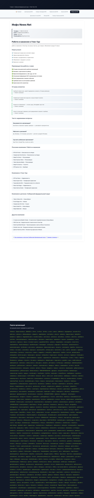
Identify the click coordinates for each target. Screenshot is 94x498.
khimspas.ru (41, 467)
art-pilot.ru (19, 469)
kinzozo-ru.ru (79, 347)
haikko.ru (57, 365)
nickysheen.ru (22, 435)
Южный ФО (46, 15)
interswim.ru (34, 485)
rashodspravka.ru (28, 493)
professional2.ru (73, 467)
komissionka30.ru (72, 425)
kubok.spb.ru (54, 373)
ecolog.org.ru (50, 344)
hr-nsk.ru (32, 482)
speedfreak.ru (69, 487)
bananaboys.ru (70, 430)
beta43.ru (19, 433)
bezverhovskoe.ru (32, 394)
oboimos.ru (49, 409)
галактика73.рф (14, 381)
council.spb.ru (35, 388)
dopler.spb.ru (47, 391)
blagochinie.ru (19, 477)
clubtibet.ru (48, 383)
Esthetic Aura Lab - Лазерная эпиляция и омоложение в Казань (29, 227)
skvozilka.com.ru (30, 464)
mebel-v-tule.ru (20, 399)
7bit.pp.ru (43, 368)
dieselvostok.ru (56, 357)
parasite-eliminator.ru (63, 414)
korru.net (69, 352)
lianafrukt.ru (13, 433)
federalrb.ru (63, 477)
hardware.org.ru (73, 370)
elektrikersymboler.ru (77, 362)
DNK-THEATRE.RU (52, 420)
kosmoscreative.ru (38, 378)
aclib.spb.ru (64, 425)
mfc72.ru (21, 493)
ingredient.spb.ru (27, 469)
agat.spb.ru (54, 370)
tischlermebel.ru (68, 448)
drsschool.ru (40, 394)
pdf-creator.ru (52, 362)
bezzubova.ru (41, 383)
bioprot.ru (37, 428)
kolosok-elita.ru (13, 352)
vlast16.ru (63, 352)
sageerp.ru (32, 407)
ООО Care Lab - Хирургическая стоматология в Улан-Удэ (27, 222)
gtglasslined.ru (13, 409)
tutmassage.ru (42, 344)
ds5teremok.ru (57, 425)
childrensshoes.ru (35, 422)
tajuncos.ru (20, 342)
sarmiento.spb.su (76, 352)
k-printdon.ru (27, 477)
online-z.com (50, 375)
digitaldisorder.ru (42, 495)
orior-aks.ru (54, 383)
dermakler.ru (23, 467)
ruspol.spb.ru (79, 412)
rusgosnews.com (47, 357)
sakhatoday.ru (67, 362)
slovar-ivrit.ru (75, 342)
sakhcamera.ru (39, 347)
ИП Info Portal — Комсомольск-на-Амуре (23, 152)
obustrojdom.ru (48, 401)
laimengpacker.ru (14, 407)
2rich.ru (34, 331)
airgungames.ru (68, 331)
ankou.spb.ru (39, 362)
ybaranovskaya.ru (63, 401)
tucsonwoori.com (26, 433)
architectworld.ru (52, 493)
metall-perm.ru (59, 391)
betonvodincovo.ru (75, 472)
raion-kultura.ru (42, 477)
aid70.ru (53, 391)
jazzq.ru (21, 438)
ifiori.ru (33, 412)
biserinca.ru (67, 396)
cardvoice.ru (54, 336)
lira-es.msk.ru (73, 482)
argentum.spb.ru (45, 469)
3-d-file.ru (39, 331)
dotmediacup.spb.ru (15, 441)
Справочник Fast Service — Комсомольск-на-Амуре (26, 155)
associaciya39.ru (41, 349)
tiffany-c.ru (63, 378)
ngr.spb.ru (39, 357)
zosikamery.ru (13, 375)
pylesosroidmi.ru (70, 456)
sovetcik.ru (55, 401)
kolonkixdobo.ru (61, 487)
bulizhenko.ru (58, 422)
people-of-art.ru (33, 383)
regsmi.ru (81, 357)
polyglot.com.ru (51, 386)
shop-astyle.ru (48, 441)
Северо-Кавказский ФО (58, 15)
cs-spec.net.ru (35, 420)
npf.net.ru (38, 368)
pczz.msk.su (58, 435)
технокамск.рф (54, 443)
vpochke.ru (60, 493)
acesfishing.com (14, 495)
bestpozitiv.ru (76, 474)
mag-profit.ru (81, 425)
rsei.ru (60, 451)
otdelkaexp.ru (67, 375)
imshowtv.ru (13, 399)
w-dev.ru (71, 357)
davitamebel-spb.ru (29, 381)
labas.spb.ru (69, 474)
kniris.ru (47, 438)
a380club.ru (61, 331)
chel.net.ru (60, 355)
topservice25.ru (72, 407)
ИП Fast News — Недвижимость (21, 178)
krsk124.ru (47, 373)
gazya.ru (71, 495)
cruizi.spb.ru (32, 438)
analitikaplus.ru (70, 373)
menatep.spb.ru (72, 461)
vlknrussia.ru (41, 339)
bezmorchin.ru (58, 349)
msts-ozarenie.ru (23, 391)
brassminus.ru (53, 404)
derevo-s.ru (55, 441)
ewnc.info (77, 365)
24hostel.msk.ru (64, 357)
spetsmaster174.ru (55, 412)
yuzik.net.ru (81, 490)
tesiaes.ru (56, 368)
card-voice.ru (46, 336)
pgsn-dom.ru (80, 477)
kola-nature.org (36, 446)
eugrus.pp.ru (33, 349)
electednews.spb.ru (14, 461)
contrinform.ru (62, 441)
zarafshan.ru (81, 336)
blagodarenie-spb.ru (28, 336)
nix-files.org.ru (59, 362)
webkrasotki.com (14, 362)
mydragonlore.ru (53, 480)
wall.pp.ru (63, 456)
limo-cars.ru (65, 495)
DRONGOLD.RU (45, 417)
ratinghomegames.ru (63, 407)
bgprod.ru (35, 493)
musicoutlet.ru (53, 446)
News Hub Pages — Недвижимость (22, 185)
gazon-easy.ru (66, 388)
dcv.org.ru (47, 412)
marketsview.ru (73, 490)
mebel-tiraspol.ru (25, 441)
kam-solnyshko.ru (21, 414)
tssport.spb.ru (24, 409)
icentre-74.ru (13, 428)
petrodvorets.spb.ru (66, 435)
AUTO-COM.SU (31, 375)
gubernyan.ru (80, 407)
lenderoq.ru (73, 381)
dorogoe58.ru (73, 404)
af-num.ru (59, 469)
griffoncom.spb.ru (24, 370)
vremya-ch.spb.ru (14, 412)
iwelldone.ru (75, 480)
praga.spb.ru (58, 344)
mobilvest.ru (74, 375)
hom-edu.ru (53, 469)
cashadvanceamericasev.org (69, 469)
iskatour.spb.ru (31, 355)
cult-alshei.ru (78, 401)
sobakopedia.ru (64, 365)
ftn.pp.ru (67, 404)
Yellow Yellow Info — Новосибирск (22, 199)
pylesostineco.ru (14, 391)
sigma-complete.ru (73, 414)
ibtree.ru (50, 461)
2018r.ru (55, 467)
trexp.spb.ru (80, 469)
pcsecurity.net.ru (36, 399)
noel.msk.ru (54, 433)
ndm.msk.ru (67, 391)
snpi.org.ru (38, 355)
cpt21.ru (68, 349)
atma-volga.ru (52, 472)
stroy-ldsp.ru (18, 422)
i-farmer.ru (60, 417)
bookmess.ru (13, 420)
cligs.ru (11, 459)
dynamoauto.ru (62, 383)
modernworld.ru (14, 417)
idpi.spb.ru (80, 482)
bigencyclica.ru (56, 352)
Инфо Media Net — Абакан (19, 208)
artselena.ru (13, 469)
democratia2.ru (53, 417)
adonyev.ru (19, 334)
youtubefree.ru (70, 339)
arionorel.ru (69, 438)
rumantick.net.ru (66, 422)
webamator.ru (57, 339)
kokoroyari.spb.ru (50, 381)
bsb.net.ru (61, 482)
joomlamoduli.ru (52, 430)
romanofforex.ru (62, 373)
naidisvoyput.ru (66, 451)
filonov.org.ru (46, 443)
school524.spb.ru (22, 487)
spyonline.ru (78, 373)
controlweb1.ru (65, 347)
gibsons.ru (80, 467)
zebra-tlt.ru (74, 336)
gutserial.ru (69, 441)
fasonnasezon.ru (20, 480)
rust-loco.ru (66, 355)
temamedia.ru (69, 428)
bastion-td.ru (30, 378)
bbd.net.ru (80, 375)
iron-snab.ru (18, 349)
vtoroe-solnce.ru (14, 435)
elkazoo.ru (76, 487)
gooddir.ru (64, 360)
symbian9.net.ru (79, 399)
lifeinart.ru (62, 474)
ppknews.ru (71, 401)
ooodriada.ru (68, 443)
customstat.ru (13, 490)
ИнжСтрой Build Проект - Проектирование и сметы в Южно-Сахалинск (31, 224)
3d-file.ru (45, 331)
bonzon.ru (45, 459)
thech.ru (49, 477)
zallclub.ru (35, 365)
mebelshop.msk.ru (14, 378)
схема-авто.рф (13, 373)
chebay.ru (81, 493)
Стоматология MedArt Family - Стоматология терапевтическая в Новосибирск (33, 220)
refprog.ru (66, 482)
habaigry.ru (51, 365)
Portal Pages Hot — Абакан (20, 201)
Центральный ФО (28, 11)
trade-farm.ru (13, 342)
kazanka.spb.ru (69, 368)
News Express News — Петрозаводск (22, 159)
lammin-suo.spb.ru (22, 355)
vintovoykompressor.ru (21, 339)
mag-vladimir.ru (13, 451)
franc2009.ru (53, 487)
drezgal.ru (36, 480)
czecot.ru (26, 438)
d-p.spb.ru (79, 378)
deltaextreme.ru (45, 428)
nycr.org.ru (71, 409)
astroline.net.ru (36, 386)
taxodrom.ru (39, 407)
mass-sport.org (67, 417)
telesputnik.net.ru (55, 456)
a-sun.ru (12, 422)
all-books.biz (33, 441)
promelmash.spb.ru (77, 443)
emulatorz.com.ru (60, 464)
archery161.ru (48, 352)
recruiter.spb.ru (33, 373)
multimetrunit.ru (50, 399)
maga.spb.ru (21, 448)
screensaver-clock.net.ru (16, 368)
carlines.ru (76, 383)
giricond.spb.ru (55, 477)
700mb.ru (56, 454)
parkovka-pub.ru (39, 464)
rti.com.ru (52, 396)
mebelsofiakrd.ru (50, 422)
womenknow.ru (13, 456)
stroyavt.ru (58, 347)
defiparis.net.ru (59, 459)
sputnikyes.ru (13, 365)
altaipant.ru (35, 334)
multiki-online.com (76, 360)
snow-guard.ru (67, 342)
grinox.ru (82, 388)
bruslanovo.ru (22, 388)
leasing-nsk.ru (20, 428)
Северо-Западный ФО (41, 11)
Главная (11, 6)
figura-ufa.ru (63, 454)
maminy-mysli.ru (62, 438)
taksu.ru (25, 342)
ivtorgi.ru (29, 412)
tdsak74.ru (72, 347)
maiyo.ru (28, 485)
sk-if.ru (45, 430)
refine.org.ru (18, 443)
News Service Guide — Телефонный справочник (25, 188)
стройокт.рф (43, 435)
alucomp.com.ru (69, 464)
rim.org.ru (40, 404)
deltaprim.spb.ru (50, 360)
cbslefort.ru (13, 430)
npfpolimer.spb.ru (36, 469)
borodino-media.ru (38, 336)
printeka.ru (22, 464)
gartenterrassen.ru (14, 464)
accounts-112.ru (77, 331)
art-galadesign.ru (55, 378)
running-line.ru (45, 355)
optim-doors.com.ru (58, 409)
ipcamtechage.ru (71, 420)
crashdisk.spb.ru (58, 495)
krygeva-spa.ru (53, 355)
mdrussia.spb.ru (77, 441)
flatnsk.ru (12, 386)
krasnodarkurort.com (76, 396)
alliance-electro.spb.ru (49, 347)
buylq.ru (60, 433)
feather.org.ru (23, 461)
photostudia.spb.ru (14, 396)
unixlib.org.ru (64, 461)
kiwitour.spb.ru (27, 451)
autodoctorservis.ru (73, 344)
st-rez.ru (21, 495)
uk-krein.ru (24, 443)
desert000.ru (22, 412)
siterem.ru (28, 388)
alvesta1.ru (45, 362)
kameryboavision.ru (14, 370)
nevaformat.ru (74, 493)
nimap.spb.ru (67, 493)
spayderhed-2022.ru (44, 342)
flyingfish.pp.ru (49, 425)
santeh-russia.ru (70, 399)
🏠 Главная (18, 11)
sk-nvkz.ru (37, 417)
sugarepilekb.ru (75, 388)
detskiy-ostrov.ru (30, 362)
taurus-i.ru (12, 477)
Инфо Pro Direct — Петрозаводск (21, 157)
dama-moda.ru (22, 417)
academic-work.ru (61, 430)
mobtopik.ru (28, 399)
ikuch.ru (66, 409)
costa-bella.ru (25, 349)
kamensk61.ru (31, 443)
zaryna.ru (63, 339)
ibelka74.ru (31, 454)
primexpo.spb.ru (50, 349)
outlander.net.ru (13, 448)
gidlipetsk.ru (59, 386)
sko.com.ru (21, 381)
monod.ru (12, 443)
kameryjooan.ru (31, 391)
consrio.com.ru (28, 352)
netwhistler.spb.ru (33, 459)
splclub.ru (52, 342)
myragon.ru (22, 396)
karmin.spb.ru (53, 448)
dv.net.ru (34, 456)
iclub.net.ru (59, 388)
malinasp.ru (20, 360)
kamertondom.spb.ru (15, 347)
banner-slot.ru (21, 485)
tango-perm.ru (57, 360)
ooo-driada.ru (66, 386)
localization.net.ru (40, 425)
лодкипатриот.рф (44, 388)
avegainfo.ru (41, 352)
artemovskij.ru (39, 391)
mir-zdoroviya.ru (14, 388)
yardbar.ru (20, 451)
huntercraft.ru (36, 435)
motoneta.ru (13, 482)
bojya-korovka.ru (43, 493)
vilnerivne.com (74, 433)
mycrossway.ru (61, 428)
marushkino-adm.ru (40, 482)
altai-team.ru (23, 474)
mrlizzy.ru (42, 422)
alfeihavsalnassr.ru (27, 334)
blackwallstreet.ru (41, 409)
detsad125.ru (73, 386)
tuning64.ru (60, 480)
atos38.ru (26, 495)
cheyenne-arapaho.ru (31, 414)
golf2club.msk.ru (21, 365)
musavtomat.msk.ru (39, 401)
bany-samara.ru (54, 451)
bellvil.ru (40, 459)
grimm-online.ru (75, 446)
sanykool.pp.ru (56, 461)
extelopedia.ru (13, 355)
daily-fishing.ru (13, 425)
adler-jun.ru (12, 334)
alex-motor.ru (28, 386)
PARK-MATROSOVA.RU (45, 370)
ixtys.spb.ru (12, 446)
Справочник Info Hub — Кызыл (21, 204)
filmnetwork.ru (13, 360)
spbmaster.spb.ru (45, 446)
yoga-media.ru (59, 472)
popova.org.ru (24, 459)
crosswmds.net (53, 485)
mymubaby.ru (22, 357)
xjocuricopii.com (29, 401)
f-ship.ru (76, 357)
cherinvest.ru (22, 362)
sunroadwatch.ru (20, 430)
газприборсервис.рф (43, 448)
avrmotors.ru (47, 378)
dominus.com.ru (43, 461)
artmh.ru (19, 482)
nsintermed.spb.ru (76, 435)
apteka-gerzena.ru (14, 472)
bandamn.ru (13, 336)
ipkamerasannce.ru (14, 454)
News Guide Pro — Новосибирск (21, 206)
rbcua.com (59, 490)
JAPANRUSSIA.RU (14, 404)
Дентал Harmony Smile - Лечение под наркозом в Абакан (27, 229)
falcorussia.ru (65, 344)
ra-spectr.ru (61, 443)
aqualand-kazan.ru (31, 487)
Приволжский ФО (54, 11)
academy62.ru (36, 396)
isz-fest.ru (71, 365)
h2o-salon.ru (33, 360)
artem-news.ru (59, 396)
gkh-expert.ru (29, 490)
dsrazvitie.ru (46, 407)
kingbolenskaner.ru (19, 386)
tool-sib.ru (43, 399)
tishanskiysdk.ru (44, 472)
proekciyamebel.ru (24, 404)
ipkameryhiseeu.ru (65, 412)
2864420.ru (29, 331)
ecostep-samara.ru (71, 378)
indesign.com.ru (36, 451)
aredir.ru (36, 467)
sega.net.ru (28, 456)
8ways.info (12, 480)
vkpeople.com (53, 438)
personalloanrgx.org (34, 472)
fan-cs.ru (63, 399)
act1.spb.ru (43, 386)
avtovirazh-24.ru (14, 438)
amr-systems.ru (25, 482)
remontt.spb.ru (71, 394)
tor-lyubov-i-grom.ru (33, 342)
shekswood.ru (60, 448)
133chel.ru (12, 331)
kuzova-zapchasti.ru (24, 407)
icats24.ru (44, 474)
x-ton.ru (77, 339)
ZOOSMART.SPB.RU (49, 394)
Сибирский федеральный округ (22, 6)
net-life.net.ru (24, 347)
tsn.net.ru (46, 485)
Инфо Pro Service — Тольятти (20, 164)
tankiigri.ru (35, 461)
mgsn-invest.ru (74, 451)
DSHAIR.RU (12, 401)
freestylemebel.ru (45, 451)
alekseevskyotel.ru (71, 477)
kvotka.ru (12, 349)
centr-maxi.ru (48, 467)
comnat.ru (32, 368)
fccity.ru (18, 446)
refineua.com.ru (27, 420)
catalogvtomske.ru (45, 490)
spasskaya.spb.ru (40, 438)
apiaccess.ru (13, 394)
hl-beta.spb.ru (80, 355)
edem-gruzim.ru (14, 493)
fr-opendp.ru (13, 414)
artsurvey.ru (30, 467)
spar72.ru (30, 461)
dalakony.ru (57, 394)
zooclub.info (39, 443)
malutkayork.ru (41, 360)
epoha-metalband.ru (31, 357)
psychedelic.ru (13, 485)
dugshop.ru (73, 355)
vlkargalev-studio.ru (48, 454)
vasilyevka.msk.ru (24, 472)
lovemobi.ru (47, 464)
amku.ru (73, 459)
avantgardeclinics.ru (46, 433)
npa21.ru (77, 409)
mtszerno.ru (74, 422)
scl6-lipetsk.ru (36, 490)
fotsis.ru (37, 381)
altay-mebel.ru (43, 420)
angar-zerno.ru (68, 480)
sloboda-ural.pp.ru (22, 375)
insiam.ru (35, 352)
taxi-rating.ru (38, 474)
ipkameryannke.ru (44, 480)
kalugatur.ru (50, 368)
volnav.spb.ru (26, 368)
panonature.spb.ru (14, 474)
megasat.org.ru (31, 425)
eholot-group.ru (30, 417)
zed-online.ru (61, 336)
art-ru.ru (53, 464)
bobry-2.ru (81, 433)
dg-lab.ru (20, 373)
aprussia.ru (77, 495)
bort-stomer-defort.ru (62, 467)
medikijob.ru (64, 394)
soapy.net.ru (50, 495)
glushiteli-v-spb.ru (22, 425)
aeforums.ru (29, 365)
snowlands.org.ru (26, 422)
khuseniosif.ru (76, 438)
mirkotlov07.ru (53, 428)
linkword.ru (19, 420)
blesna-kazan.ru (59, 381)
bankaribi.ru (77, 334)
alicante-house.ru (24, 454)
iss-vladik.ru (52, 459)
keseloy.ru (34, 448)
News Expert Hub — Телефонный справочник (24, 180)
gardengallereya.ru (44, 396)
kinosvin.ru (26, 360)
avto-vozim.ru (31, 347)
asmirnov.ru (67, 472)
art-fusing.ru (76, 428)
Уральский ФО (64, 11)
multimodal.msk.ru (43, 365)
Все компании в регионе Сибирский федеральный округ (30, 237)
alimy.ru (44, 375)
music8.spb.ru (41, 373)
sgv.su (69, 360)
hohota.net (38, 375)
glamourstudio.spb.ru (26, 446)
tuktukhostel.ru (34, 477)
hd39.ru (26, 428)
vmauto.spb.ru (40, 441)
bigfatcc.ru (19, 336)
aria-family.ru (50, 334)
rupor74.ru (53, 490)
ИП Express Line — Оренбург (20, 167)
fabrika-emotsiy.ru (34, 370)
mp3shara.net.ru (29, 480)
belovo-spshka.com (72, 485)
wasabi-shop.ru (49, 339)
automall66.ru (76, 448)
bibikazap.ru (17, 459)
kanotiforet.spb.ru (34, 344)
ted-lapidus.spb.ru (52, 414)
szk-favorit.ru (70, 383)
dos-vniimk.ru (21, 456)
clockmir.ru (29, 435)
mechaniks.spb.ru (61, 420)
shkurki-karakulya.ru (24, 344)
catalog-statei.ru (40, 412)
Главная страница (52, 237)
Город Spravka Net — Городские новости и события (26, 183)
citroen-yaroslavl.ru (30, 430)
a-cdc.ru (50, 331)
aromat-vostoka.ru (58, 375)
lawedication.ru (13, 487)
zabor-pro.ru (61, 404)
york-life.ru (12, 339)
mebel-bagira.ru (33, 495)
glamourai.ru (46, 404)
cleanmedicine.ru (14, 344)
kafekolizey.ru (52, 388)
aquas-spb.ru (66, 433)
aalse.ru (55, 331)
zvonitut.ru (67, 336)
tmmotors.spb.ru (20, 401)
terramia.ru (29, 396)
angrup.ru (26, 373)
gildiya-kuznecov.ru (79, 368)
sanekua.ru (77, 430)
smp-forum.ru (23, 378)
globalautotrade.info (22, 394)
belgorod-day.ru (70, 334)
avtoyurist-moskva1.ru (63, 370)
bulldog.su (67, 446)
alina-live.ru (69, 454)
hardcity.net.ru (53, 407)
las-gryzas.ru (67, 459)
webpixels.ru (51, 435)
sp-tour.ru (57, 399)
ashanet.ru (62, 334)
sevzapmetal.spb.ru (42, 414)
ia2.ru (64, 349)
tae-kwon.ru (21, 352)
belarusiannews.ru (77, 454)
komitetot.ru (40, 485)
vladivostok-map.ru (33, 339)
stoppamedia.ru (59, 342)
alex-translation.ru (36, 433)
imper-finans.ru (33, 404)
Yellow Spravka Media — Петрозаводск (23, 162)
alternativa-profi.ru (14, 467)
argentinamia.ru (42, 334)
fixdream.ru (56, 474)
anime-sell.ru (28, 448)
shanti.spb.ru (66, 490)
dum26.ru (72, 412)
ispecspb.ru (74, 349)
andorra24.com (32, 409)
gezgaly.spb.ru (21, 490)
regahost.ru (80, 349)
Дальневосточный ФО (35, 15)
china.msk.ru (61, 446)
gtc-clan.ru (78, 456)
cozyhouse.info (39, 454)
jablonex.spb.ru (76, 417)
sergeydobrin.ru (14, 383)
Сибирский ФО (74, 11)
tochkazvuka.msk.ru (23, 383)
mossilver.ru (67, 381)
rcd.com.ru (31, 428)
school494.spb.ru (14, 357)
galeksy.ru (50, 474)
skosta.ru (78, 420)
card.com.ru (62, 368)
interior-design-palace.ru (52, 482)
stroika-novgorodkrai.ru (43, 487)
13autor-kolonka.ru (20, 331)
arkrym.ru (56, 334)
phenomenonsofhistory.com (44, 456)
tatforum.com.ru (78, 464)
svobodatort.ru (30, 474)
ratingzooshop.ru (75, 391)
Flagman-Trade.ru (62, 485)
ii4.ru (19, 409)
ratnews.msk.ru (39, 430)
